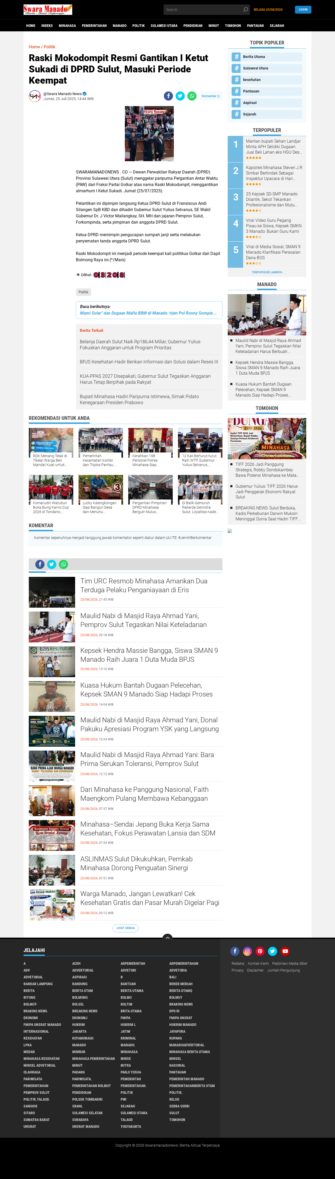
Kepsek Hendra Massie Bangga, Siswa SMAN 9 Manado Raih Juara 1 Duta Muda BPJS (149, 655)
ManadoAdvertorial (186, 1045)
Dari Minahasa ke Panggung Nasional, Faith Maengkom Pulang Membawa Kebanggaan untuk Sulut (144, 798)
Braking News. (36, 1011)
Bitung (29, 997)
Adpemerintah (133, 963)
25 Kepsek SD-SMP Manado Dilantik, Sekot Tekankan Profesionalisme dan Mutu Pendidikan (272, 199)
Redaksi (238, 963)
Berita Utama (254, 57)
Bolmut (175, 997)
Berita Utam (82, 991)
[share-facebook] (168, 96)
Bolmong (80, 997)
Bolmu (126, 997)
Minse (126, 1058)
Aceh (76, 963)
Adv (27, 970)
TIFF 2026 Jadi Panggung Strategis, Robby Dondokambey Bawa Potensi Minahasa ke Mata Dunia (266, 470)
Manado (119, 26)
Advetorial (33, 977)
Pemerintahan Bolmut (91, 1086)
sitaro (29, 1113)
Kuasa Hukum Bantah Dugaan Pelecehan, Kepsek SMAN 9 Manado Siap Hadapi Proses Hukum (146, 694)
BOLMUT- (30, 1004)
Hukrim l (128, 1025)
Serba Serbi (179, 1106)
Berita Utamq (180, 991)
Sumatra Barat (37, 1120)
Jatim (125, 1031)
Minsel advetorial (40, 1065)
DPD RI (174, 1011)
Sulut (174, 1113)
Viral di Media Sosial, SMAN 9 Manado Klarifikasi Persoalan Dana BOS (273, 252)
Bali (172, 977)
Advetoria (178, 970)
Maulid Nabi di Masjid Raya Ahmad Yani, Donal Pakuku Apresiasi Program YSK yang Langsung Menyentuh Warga (149, 729)
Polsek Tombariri (87, 1099)
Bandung (79, 984)
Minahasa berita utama (189, 1052)
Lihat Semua (125, 928)
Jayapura (177, 1031)
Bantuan (128, 984)
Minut (214, 26)
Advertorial (83, 970)
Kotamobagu (82, 1038)
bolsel (78, 1004)
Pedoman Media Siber (290, 963)
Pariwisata (33, 1079)
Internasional (36, 1031)
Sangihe (30, 1106)
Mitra (126, 1065)
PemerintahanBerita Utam (192, 1086)
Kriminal (128, 1038)
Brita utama (131, 1011)
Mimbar (78, 1052)
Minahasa (67, 26)
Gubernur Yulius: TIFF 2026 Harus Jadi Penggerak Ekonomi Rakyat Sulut (267, 492)
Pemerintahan (94, 26)
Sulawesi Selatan (87, 1113)
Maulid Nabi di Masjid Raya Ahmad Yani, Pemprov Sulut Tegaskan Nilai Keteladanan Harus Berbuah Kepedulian (143, 624)
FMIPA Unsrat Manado (42, 1025)
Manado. (128, 1045)
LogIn (303, 9)
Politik (138, 26)
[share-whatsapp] (192, 96)
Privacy (238, 970)
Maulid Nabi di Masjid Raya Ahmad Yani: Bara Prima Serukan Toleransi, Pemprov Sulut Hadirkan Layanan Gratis (147, 763)
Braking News (181, 1004)
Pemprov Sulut (37, 1092)
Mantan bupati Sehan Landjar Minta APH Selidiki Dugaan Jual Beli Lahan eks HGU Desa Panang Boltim (274, 147)
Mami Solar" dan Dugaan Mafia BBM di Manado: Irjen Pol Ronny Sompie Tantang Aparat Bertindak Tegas (149, 313)
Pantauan (255, 26)
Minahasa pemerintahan (93, 1058)
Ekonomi (31, 1018)
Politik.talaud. (37, 1099)
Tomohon (233, 26)
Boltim (126, 1004)
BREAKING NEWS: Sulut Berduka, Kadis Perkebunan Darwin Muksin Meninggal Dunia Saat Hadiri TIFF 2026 (267, 514)
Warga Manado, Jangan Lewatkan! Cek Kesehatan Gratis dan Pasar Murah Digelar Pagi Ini (150, 902)
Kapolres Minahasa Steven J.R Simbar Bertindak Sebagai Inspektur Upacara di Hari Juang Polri (274, 173)
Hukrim (78, 1025)
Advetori (128, 970)
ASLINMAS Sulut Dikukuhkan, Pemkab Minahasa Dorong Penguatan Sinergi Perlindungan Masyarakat (136, 868)
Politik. (176, 1092)
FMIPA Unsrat (180, 1018)
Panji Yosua (131, 1072)
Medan (29, 1052)
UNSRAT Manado (85, 1126)
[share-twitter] (180, 96)
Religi (174, 1099)
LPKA (28, 1045)
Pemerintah (131, 1079)
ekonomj (79, 1018)
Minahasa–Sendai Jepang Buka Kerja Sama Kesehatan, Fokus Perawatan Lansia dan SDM (148, 828)
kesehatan (252, 80)
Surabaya (80, 1120)
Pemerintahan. (134, 1086)
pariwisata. (82, 1079)
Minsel (175, 1058)
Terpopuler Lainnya (267, 272)
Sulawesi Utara (164, 26)
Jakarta (79, 1031)
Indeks (47, 26)
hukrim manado (182, 1025)
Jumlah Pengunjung (283, 970)
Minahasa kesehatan (42, 1058)
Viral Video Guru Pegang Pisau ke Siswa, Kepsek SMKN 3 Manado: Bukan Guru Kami (274, 226)
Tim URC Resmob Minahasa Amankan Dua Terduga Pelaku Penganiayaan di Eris (144, 585)
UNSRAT (30, 1126)
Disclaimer (255, 970)
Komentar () (211, 96)
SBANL (77, 1106)
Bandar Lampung (38, 984)
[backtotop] (167, 939)
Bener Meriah (181, 984)
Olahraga (32, 1072)
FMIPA (125, 1018)
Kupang (175, 1038)
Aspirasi (250, 103)
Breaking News (85, 1011)
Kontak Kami (258, 963)
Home (30, 26)
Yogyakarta (131, 1126)
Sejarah (277, 26)
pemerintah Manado (186, 1079)
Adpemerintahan (183, 963)
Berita (29, 991)
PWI (123, 1099)
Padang (78, 1072)
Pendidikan (193, 26)
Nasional (177, 1065)
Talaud (127, 1120)
